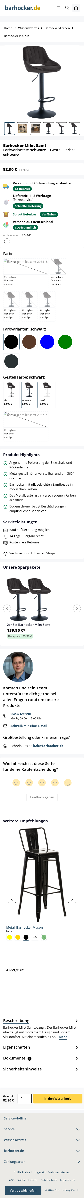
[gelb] (9, 937)
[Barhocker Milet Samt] (42, 82)
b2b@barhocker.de (48, 746)
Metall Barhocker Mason (24, 927)
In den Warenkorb (57, 1098)
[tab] (41, 1028)
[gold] (17, 937)
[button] (7, 241)
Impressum (67, 1180)
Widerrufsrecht (28, 1180)
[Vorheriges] (12, 899)
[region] (42, 898)
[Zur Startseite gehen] (23, 8)
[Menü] (59, 8)
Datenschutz (49, 1180)
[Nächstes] (72, 899)
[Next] (77, 608)
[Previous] (7, 608)
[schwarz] (26, 937)
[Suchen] (67, 8)
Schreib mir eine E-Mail (29, 726)
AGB (11, 1180)
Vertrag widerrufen (23, 1190)
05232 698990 (21, 714)
